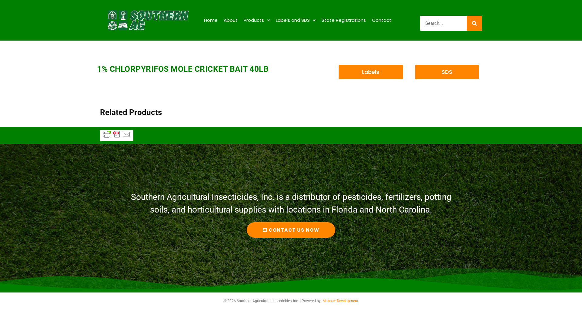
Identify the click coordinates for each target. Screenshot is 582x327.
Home (211, 20)
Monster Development (340, 301)
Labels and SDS (293, 20)
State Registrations (344, 20)
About (231, 20)
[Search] (474, 23)
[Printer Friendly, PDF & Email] (116, 137)
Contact (381, 20)
